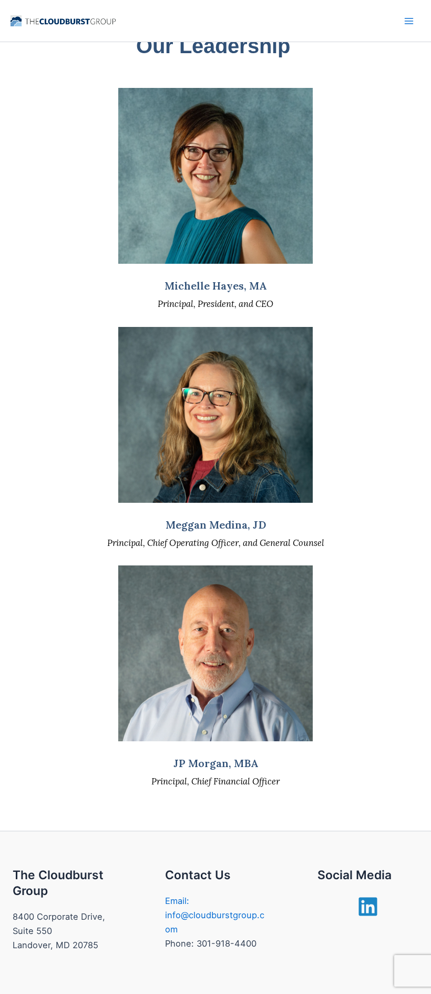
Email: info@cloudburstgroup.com (214, 915)
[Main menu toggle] (408, 21)
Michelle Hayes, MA (215, 285)
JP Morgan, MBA (215, 763)
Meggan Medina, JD (216, 524)
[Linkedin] (367, 906)
